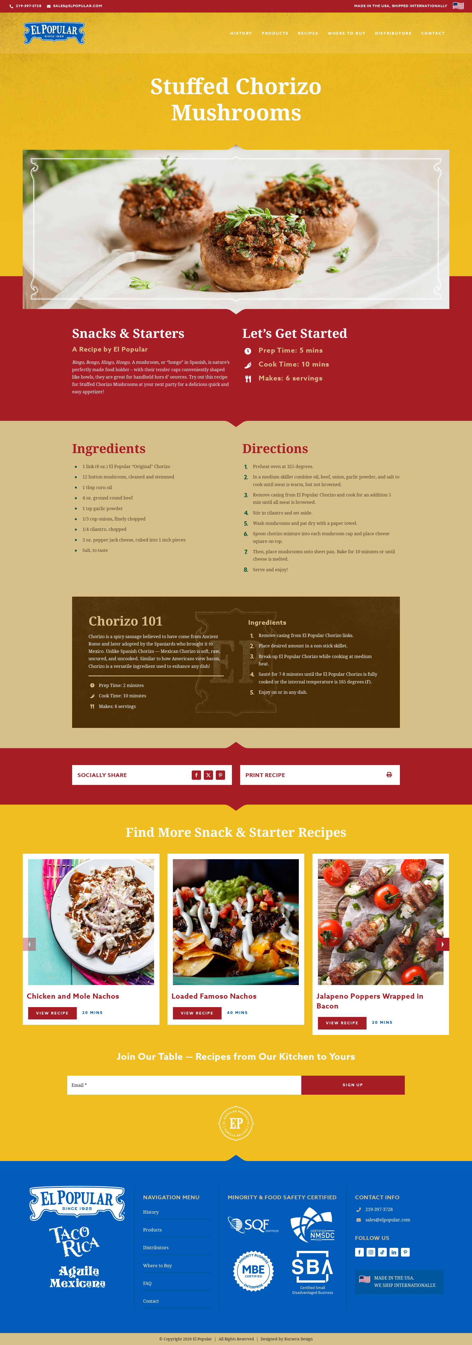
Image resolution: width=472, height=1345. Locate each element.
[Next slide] (442, 944)
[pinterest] (405, 1252)
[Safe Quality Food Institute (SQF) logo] (253, 1219)
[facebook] (359, 1252)
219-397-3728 (379, 1209)
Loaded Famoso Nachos (214, 996)
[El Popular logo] (77, 1188)
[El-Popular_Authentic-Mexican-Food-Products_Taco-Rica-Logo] (74, 1228)
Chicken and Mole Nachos (73, 996)
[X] (208, 775)
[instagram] (371, 1252)
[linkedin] (394, 1252)
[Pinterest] (220, 775)
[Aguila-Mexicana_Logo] (77, 1267)
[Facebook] (196, 775)
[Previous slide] (29, 944)
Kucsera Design (298, 1338)
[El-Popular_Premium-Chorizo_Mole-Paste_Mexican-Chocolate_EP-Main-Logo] (54, 24)
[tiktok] (382, 1252)
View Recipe (52, 1013)
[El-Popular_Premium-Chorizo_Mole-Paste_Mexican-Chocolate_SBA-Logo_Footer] (312, 1253)
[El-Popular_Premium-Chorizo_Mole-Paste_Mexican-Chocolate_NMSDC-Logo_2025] (312, 1209)
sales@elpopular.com (387, 1220)
